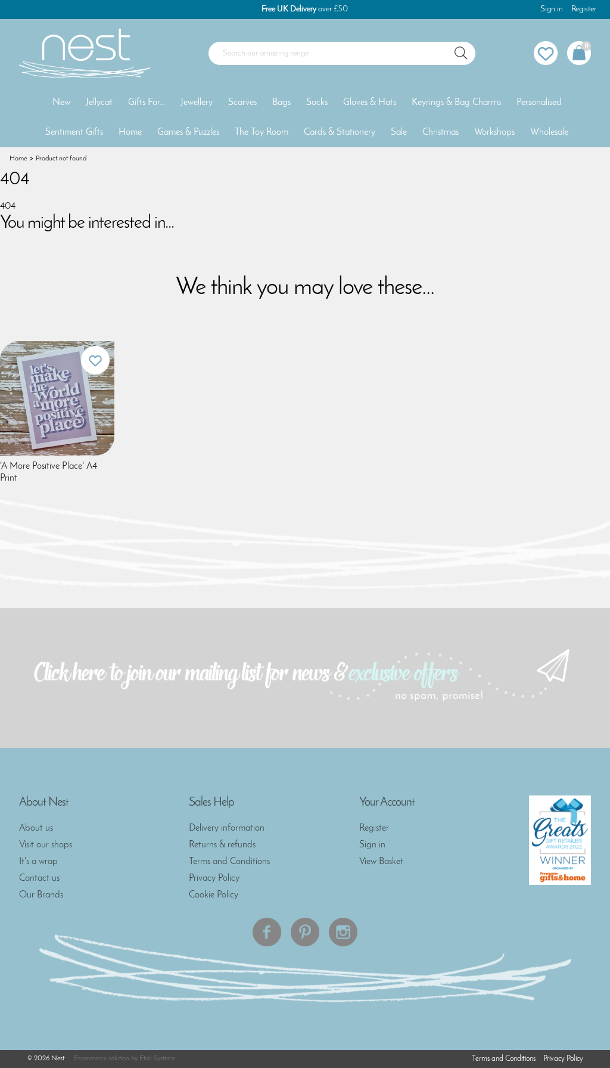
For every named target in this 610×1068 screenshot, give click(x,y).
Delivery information (226, 828)
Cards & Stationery (339, 132)
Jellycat (99, 102)
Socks (317, 102)
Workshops (494, 132)
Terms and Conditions (229, 861)
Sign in (551, 9)
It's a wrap (38, 861)
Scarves (242, 102)
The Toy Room (261, 132)
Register (583, 9)
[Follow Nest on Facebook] (267, 932)
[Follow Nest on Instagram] (343, 932)
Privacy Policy (214, 878)
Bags (281, 102)
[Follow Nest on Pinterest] (305, 932)
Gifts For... (146, 102)
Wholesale (549, 132)
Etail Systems (157, 1058)
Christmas (440, 132)
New (61, 102)
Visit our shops (45, 845)
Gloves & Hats (369, 102)
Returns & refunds (222, 845)
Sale (399, 132)
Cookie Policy (213, 895)
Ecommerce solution (101, 1058)
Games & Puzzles (188, 132)
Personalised (539, 102)
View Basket (381, 861)
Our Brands (41, 895)
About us (36, 828)
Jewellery (196, 102)
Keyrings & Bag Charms (456, 102)
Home (130, 132)
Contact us (39, 878)
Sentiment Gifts (74, 132)
